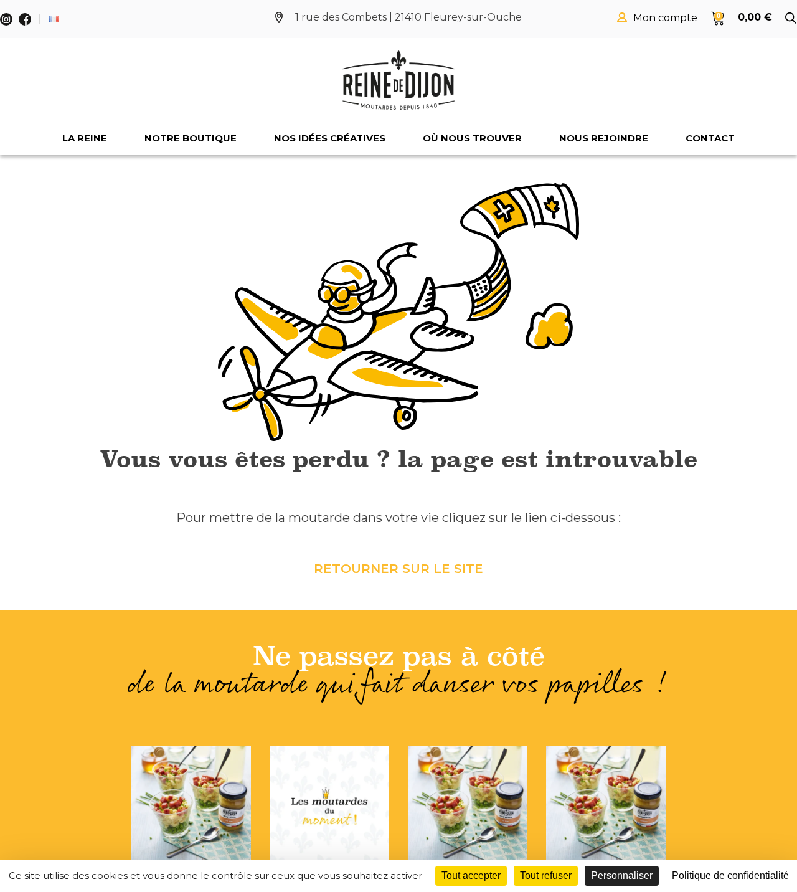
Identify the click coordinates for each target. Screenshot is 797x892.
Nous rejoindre (603, 138)
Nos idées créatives (329, 138)
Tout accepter (471, 875)
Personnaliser (622, 875)
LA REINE (84, 138)
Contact (710, 138)
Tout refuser (546, 875)
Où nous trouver (472, 138)
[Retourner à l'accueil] (398, 80)
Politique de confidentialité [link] (730, 875)
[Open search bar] (791, 18)
